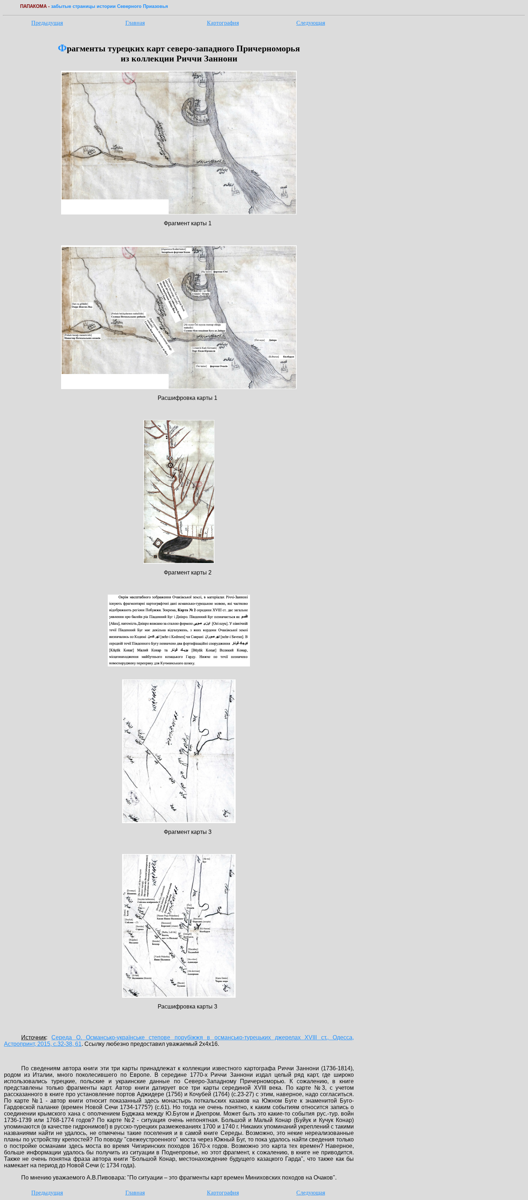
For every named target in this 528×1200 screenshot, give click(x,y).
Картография (223, 23)
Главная (135, 23)
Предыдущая (47, 23)
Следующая (310, 23)
